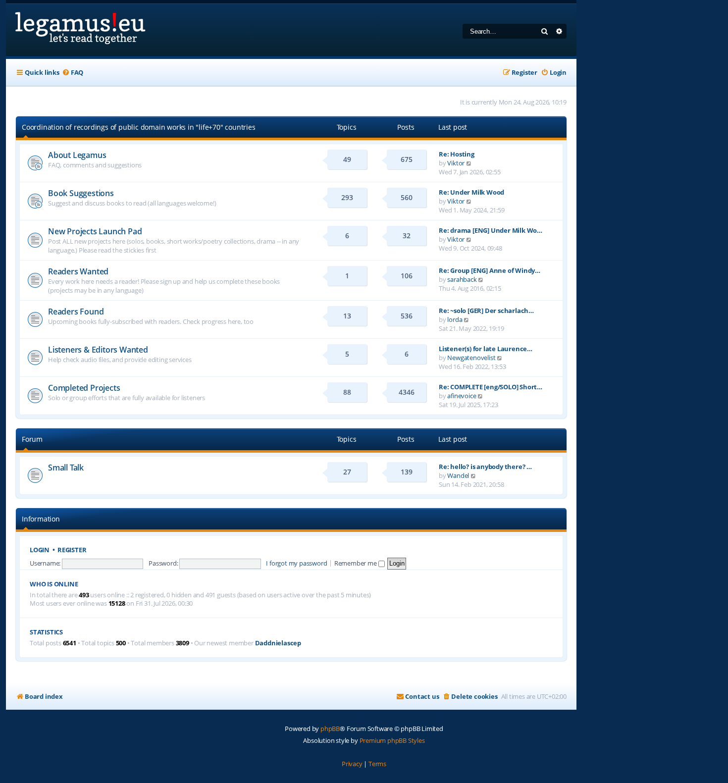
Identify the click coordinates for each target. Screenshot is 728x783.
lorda (454, 319)
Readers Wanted (78, 271)
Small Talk (66, 467)
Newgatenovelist (471, 357)
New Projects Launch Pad (95, 231)
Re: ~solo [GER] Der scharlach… (486, 310)
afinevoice (461, 395)
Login (40, 550)
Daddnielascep (278, 643)
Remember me (356, 563)
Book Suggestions (81, 193)
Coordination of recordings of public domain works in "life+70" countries (139, 127)
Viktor (456, 162)
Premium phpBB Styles (392, 740)
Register (71, 550)
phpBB (330, 728)
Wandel (458, 475)
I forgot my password (296, 563)
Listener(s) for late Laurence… (485, 348)
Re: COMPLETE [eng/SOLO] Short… (490, 386)
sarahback (461, 279)
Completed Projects (84, 387)
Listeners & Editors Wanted (98, 349)
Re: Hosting (456, 154)
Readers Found (76, 311)
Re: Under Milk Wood (471, 192)
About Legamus (77, 155)
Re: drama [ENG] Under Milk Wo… (490, 230)
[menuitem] (72, 72)
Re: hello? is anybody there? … (485, 466)
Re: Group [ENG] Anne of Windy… (489, 270)
